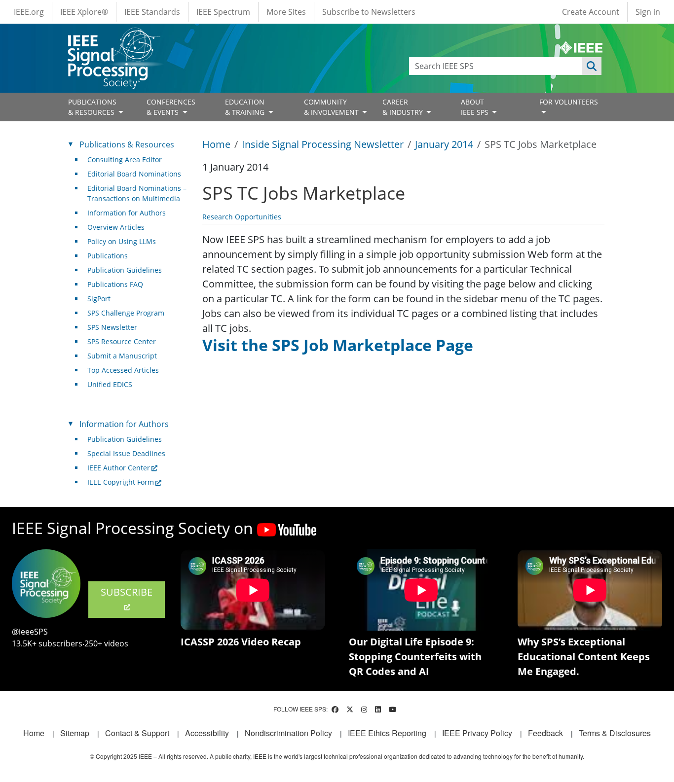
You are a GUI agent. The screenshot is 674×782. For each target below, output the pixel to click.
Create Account (590, 11)
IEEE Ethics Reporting (387, 733)
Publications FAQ (115, 284)
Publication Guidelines (124, 270)
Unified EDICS (109, 384)
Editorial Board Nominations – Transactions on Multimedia (137, 193)
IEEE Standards (152, 11)
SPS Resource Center (121, 341)
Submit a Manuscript (122, 355)
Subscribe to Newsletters (368, 11)
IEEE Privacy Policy (477, 733)
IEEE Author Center (118, 467)
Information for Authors (126, 212)
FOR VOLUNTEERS (568, 102)
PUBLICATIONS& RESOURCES (92, 107)
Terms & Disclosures (615, 733)
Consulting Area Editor (124, 159)
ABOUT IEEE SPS (475, 107)
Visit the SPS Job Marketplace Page (337, 344)
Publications (107, 255)
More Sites (286, 11)
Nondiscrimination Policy (288, 733)
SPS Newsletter (112, 327)
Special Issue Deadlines (126, 453)
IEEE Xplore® (84, 11)
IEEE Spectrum (223, 11)
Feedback (545, 733)
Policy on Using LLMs (121, 241)
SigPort (99, 298)
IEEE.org (29, 11)
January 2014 (444, 144)
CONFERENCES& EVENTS (171, 107)
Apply (591, 66)
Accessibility (207, 733)
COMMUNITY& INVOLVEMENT (332, 107)
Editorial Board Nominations (134, 173)
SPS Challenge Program (125, 313)
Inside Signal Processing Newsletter (323, 144)
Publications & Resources (126, 144)
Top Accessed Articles (123, 370)
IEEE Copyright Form (120, 482)
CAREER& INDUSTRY (403, 107)
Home (216, 144)
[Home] (113, 36)
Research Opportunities (241, 216)
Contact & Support (137, 733)
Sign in (648, 11)
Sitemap (74, 733)
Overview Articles (116, 227)
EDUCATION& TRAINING (245, 107)
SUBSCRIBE (126, 592)
